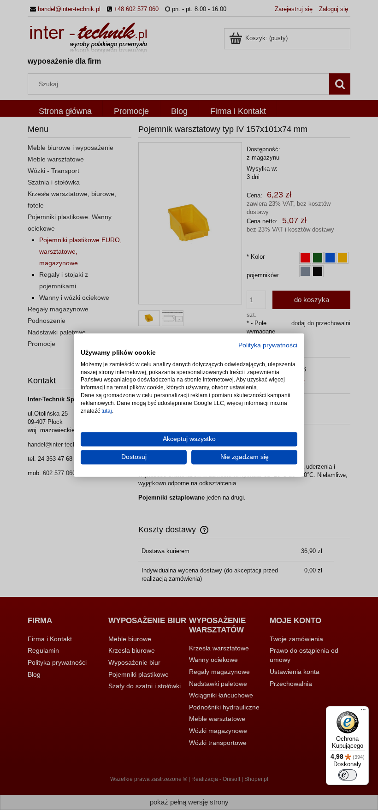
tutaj (106, 410)
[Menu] (363, 711)
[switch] (347, 774)
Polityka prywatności (267, 345)
